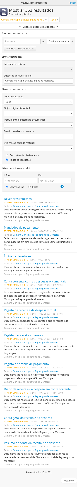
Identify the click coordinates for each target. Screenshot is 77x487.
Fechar (72, 2)
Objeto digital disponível (17, 108)
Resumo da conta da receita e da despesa (32, 443)
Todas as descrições (20, 159)
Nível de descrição (13, 96)
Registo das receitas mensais (23, 335)
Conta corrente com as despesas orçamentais (35, 281)
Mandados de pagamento (21, 228)
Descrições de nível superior (24, 155)
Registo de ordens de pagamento (26, 364)
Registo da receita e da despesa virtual (30, 310)
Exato (35, 186)
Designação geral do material (19, 142)
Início (7, 175)
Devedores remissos (18, 199)
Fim (40, 175)
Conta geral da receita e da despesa (28, 418)
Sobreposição (16, 186)
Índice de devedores (17, 256)
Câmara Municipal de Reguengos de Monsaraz (36, 206)
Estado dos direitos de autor (19, 131)
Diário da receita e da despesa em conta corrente (37, 389)
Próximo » (69, 480)
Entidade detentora (14, 64)
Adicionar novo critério (18, 48)
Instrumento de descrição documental (24, 119)
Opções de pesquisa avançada (39, 26)
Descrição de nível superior (18, 75)
